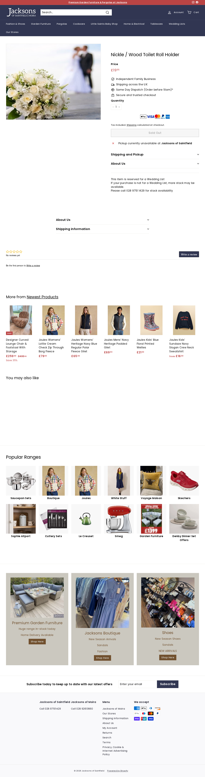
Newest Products (42, 297)
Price (114, 64)
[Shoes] (167, 602)
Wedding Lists (177, 23)
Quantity (117, 100)
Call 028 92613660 (82, 708)
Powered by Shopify (117, 770)
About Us (118, 163)
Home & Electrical (134, 23)
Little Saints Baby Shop (104, 23)
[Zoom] (53, 82)
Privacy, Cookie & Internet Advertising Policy (114, 750)
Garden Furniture (41, 23)
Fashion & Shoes (15, 23)
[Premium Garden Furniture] (37, 597)
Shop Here (37, 641)
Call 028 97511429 (50, 708)
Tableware (156, 23)
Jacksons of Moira (113, 708)
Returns (107, 732)
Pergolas (62, 23)
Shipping (131, 124)
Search (106, 737)
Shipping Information (115, 718)
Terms (106, 742)
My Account (109, 728)
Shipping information (73, 229)
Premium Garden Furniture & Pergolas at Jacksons (98, 2)
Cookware (79, 23)
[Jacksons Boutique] (102, 602)
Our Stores (12, 32)
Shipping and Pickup (127, 154)
